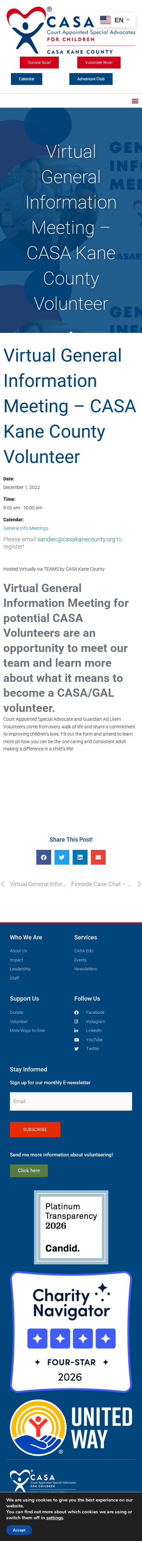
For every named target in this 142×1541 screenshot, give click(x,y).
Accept (19, 1530)
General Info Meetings (25, 528)
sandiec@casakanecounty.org (76, 539)
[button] (134, 100)
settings (54, 1518)
